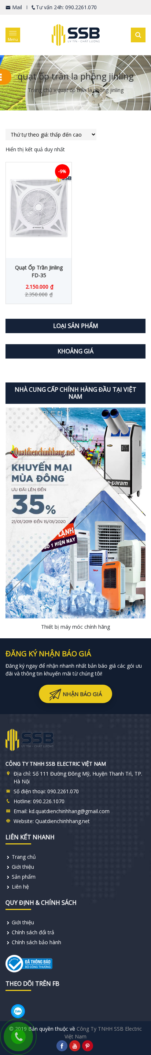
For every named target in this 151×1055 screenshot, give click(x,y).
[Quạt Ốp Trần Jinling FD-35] (38, 208)
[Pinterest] (87, 1045)
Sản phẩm (24, 876)
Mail (16, 7)
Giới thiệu (23, 866)
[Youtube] (74, 1045)
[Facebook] (61, 1045)
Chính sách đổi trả (33, 932)
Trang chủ (40, 90)
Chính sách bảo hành (36, 942)
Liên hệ (20, 886)
